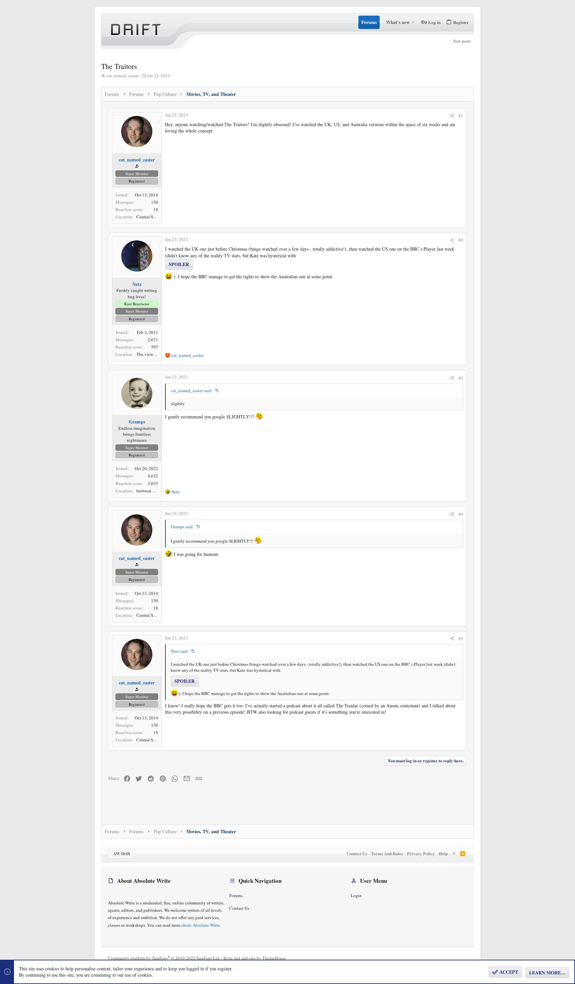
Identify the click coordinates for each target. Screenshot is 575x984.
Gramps (137, 421)
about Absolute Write (200, 925)
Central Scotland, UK (155, 217)
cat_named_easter (122, 76)
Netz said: (180, 651)
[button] (413, 22)
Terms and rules (387, 853)
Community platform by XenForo (164, 958)
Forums (236, 895)
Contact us (239, 908)
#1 (461, 116)
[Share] (451, 116)
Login (356, 895)
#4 (461, 514)
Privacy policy (421, 853)
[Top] (454, 854)
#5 (461, 638)
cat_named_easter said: (192, 390)
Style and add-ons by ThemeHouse (254, 958)
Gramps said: (182, 527)
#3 (461, 378)
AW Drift (121, 853)
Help (443, 853)
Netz (136, 284)
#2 (461, 240)
